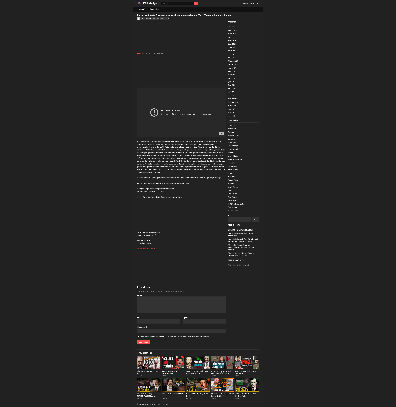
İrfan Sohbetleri (233, 156)
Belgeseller (140, 53)
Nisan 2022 (232, 112)
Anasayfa (142, 9)
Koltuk (230, 173)
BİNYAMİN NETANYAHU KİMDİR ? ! (240, 230)
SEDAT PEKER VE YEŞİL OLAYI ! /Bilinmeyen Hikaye (197, 372)
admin (142, 19)
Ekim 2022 (232, 92)
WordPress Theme (155, 404)
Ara (229, 216)
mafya (162, 18)
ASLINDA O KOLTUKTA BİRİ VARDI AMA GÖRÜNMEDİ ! (221, 372)
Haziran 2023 (232, 68)
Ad (138, 318)
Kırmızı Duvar (232, 170)
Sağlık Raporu (233, 187)
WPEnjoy (165, 404)
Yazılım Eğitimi (233, 211)
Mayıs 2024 (232, 30)
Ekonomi (231, 132)
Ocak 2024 (232, 44)
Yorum (140, 295)
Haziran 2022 (232, 106)
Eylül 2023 (231, 58)
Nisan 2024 (232, 34)
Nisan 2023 (232, 75)
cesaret (148, 18)
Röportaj (231, 183)
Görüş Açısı (232, 139)
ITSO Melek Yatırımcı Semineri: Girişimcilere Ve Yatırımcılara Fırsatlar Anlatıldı (241, 247)
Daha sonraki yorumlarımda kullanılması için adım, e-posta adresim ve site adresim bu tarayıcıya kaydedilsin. (175, 336)
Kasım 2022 (232, 88)
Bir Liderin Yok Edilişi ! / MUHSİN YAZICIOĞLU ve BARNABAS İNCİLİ (146, 396)
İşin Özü (231, 163)
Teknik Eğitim (232, 201)
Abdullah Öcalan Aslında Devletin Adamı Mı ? (170, 372)
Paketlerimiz (153, 9)
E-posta (186, 318)
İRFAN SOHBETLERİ (235, 159)
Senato (230, 190)
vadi (167, 18)
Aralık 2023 (232, 47)
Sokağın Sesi (232, 194)
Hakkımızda (254, 3)
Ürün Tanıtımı (232, 207)
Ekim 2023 (232, 54)
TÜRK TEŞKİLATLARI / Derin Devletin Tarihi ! (245, 395)
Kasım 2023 (232, 51)
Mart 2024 (231, 37)
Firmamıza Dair (233, 136)
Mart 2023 (231, 78)
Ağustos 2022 (233, 99)
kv (158, 18)
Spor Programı (233, 197)
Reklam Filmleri (233, 180)
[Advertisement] (181, 72)
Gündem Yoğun (233, 146)
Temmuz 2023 (233, 65)
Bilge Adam (232, 129)
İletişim (245, 3)
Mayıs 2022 (232, 109)
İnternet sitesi (142, 327)
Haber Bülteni (233, 149)
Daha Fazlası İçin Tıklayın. (146, 249)
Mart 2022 (231, 116)
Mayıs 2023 (232, 71)
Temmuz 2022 (233, 102)
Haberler (231, 153)
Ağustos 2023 (233, 61)
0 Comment (160, 53)
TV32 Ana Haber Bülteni (236, 204)
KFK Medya (150, 3)
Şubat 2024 (232, 40)
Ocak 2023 (232, 85)
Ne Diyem (231, 177)
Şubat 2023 (232, 82)
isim (154, 18)
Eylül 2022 (231, 95)
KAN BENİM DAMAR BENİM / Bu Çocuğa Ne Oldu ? (222, 395)
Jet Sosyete (232, 166)
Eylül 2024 (231, 27)
